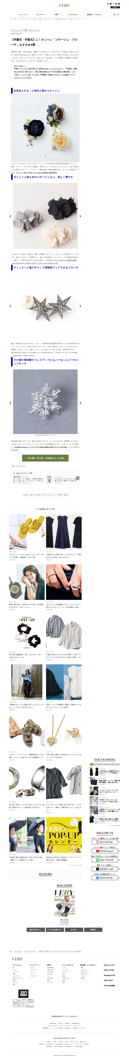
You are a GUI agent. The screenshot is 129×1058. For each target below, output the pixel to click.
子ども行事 (50, 978)
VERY (55, 1041)
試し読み (73, 930)
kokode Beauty (58, 1046)
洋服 (40, 19)
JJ (42, 1041)
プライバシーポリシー (66, 1025)
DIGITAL (60, 1023)
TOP (10, 951)
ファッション (23, 14)
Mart (66, 1041)
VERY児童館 (50, 967)
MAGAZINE (53, 1023)
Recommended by (72, 865)
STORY (61, 1041)
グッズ (48, 976)
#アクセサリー (51, 495)
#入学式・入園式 (28, 495)
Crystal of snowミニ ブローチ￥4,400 (28, 447)
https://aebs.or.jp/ (29, 1006)
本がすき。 (87, 1044)
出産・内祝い (50, 972)
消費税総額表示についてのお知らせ (64, 1016)
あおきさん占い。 (110, 965)
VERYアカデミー (85, 972)
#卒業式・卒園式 (63, 495)
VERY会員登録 (109, 986)
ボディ (32, 974)
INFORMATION (75, 1023)
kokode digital (79, 1046)
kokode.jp (49, 1046)
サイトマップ (77, 1025)
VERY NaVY (108, 980)
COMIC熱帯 (59, 1044)
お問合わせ (67, 1028)
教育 (48, 980)
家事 (63, 976)
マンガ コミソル (78, 1044)
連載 (82, 967)
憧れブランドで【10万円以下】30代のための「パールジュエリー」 (40, 69)
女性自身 (41, 1044)
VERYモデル (84, 974)
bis (76, 1041)
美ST (72, 1041)
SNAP (71, 19)
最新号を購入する (35, 930)
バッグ (21, 19)
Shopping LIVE (109, 975)
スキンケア (33, 969)
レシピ (64, 967)
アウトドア (65, 972)
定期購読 (92, 930)
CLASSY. (48, 1041)
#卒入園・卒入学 (40, 495)
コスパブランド (48, 19)
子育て (56, 14)
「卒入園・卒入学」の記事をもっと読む (45, 458)
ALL (11, 19)
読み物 (82, 978)
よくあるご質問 (58, 1028)
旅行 (63, 974)
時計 (35, 19)
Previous (10, 216)
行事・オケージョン (61, 19)
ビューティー (41, 14)
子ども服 (49, 974)
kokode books (68, 1046)
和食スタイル (83, 1041)
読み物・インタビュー (94, 14)
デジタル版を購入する (54, 930)
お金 (63, 980)
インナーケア (33, 976)
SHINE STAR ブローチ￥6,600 (55, 447)
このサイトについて (53, 1025)
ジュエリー (28, 19)
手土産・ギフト (66, 978)
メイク (32, 967)
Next (80, 216)
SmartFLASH (49, 1044)
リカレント (83, 976)
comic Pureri (67, 1044)
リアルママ (50, 982)
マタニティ (78, 19)
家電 (63, 982)
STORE (67, 1023)
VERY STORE (109, 970)
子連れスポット (51, 969)
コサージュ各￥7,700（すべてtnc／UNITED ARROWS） (37, 173)
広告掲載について (47, 1028)
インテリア (65, 969)
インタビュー (84, 969)
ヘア (31, 972)
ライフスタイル (73, 14)
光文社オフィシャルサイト (79, 1028)
